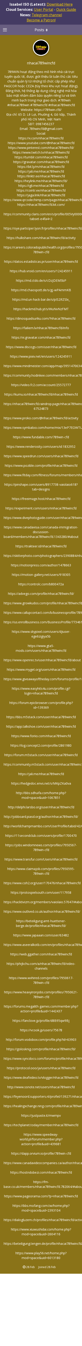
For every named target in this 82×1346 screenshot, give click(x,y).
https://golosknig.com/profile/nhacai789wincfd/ (41, 1049)
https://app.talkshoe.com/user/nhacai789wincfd (41, 726)
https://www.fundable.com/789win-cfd (41, 437)
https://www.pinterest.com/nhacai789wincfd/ (41, 147)
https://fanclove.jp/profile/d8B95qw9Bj (41, 1020)
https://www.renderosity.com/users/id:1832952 (41, 446)
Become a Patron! (41, 20)
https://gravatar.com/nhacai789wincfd (41, 162)
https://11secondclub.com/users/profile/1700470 (41, 835)
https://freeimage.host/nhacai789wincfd (41, 499)
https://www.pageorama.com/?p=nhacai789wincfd (41, 1196)
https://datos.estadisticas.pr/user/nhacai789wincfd (41, 261)
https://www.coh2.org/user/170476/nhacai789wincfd (42, 883)
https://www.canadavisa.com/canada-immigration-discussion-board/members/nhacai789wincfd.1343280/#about (41, 532)
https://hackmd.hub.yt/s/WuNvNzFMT (41, 309)
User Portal (43, 9)
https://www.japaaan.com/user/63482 (41, 935)
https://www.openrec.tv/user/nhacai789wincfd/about (42, 660)
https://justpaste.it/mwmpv (41, 1115)
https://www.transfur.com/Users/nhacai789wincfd (41, 859)
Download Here (60, 4)
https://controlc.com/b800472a (41, 584)
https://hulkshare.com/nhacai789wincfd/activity (41, 238)
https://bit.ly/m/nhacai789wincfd (41, 166)
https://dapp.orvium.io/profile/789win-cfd (41, 1153)
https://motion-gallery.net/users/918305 (41, 574)
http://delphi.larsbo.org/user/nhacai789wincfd (41, 807)
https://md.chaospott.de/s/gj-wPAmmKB (41, 290)
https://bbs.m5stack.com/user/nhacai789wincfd (41, 717)
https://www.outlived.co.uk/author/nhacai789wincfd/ (42, 911)
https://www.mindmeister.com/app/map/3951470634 (43, 366)
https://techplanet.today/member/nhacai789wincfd (41, 1125)
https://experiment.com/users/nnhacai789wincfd (41, 508)
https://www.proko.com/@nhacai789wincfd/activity (41, 418)
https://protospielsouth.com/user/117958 (41, 892)
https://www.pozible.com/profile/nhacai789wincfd (41, 465)
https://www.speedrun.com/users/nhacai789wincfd (41, 456)
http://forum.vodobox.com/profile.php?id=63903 (41, 1039)
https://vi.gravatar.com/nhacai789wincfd (41, 337)
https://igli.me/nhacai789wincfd (41, 185)
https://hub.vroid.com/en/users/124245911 (41, 271)
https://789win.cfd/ (48, 110)
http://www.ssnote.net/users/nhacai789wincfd (41, 1087)
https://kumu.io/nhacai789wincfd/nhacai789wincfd (41, 394)
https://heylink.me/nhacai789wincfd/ (41, 181)
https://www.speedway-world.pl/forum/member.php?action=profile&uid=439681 (41, 1139)
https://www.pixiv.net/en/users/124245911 (41, 356)
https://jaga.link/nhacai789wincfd (41, 195)
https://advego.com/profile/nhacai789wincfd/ (41, 593)
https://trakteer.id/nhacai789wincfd (41, 546)
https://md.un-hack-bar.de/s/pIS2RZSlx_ (41, 299)
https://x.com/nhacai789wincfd (41, 138)
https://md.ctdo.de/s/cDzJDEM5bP (41, 280)
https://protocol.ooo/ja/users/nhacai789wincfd (41, 1068)
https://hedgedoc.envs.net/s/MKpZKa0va (41, 783)
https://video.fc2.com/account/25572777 (41, 385)
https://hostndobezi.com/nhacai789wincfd (41, 1172)
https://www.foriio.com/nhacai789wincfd (41, 736)
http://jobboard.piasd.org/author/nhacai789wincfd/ (41, 816)
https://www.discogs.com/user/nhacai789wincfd (41, 347)
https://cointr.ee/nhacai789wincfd (41, 190)
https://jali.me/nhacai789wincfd (41, 171)
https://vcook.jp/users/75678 (41, 1030)
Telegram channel (47, 14)
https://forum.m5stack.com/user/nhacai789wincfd (41, 755)
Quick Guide (66, 9)
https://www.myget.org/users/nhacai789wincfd (41, 669)
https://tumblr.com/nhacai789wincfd (41, 157)
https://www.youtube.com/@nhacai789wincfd (41, 143)
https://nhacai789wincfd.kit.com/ (41, 204)
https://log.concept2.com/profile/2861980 (41, 745)
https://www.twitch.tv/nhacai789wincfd (41, 152)
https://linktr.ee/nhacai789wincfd (41, 176)
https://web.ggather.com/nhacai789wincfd (41, 954)
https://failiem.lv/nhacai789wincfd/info (41, 328)
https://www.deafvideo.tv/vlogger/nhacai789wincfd (41, 1077)
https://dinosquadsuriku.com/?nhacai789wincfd (41, 318)
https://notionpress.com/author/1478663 (41, 565)
